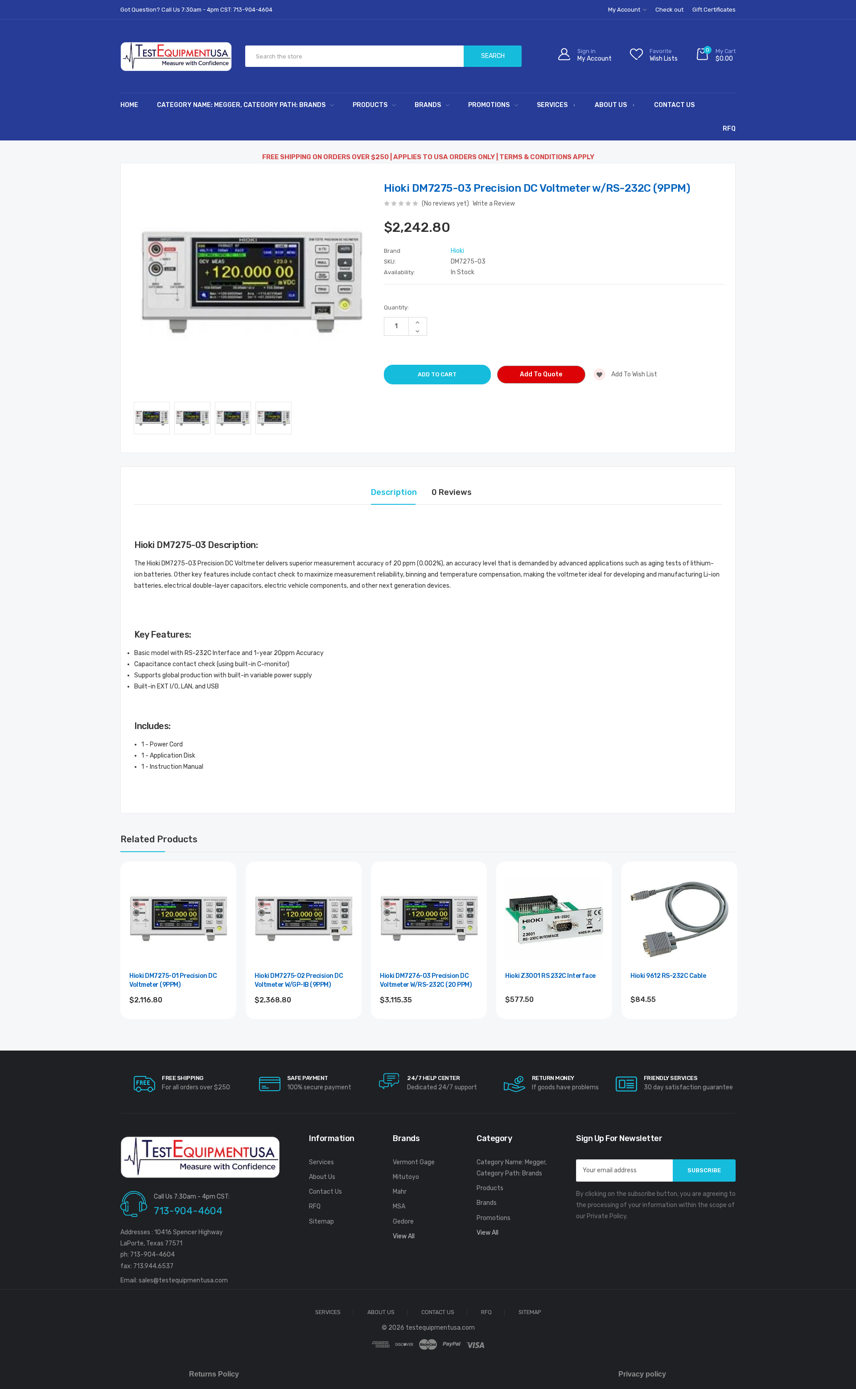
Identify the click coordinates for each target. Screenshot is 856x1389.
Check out (669, 9)
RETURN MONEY (553, 1078)
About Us (611, 105)
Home (129, 105)
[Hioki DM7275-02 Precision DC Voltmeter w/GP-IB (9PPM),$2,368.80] (304, 919)
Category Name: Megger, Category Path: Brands (241, 105)
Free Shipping (182, 1078)
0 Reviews (452, 492)
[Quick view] (219, 916)
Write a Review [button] (494, 203)
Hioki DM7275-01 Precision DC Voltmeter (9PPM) (173, 980)
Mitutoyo (406, 1177)
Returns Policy (214, 1374)
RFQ (729, 128)
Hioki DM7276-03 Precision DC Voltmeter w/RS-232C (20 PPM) (426, 980)
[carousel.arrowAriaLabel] (144, 1084)
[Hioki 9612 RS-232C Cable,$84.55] (679, 919)
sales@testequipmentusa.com (183, 1280)
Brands (428, 105)
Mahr (400, 1191)
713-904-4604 (188, 1211)
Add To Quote (541, 374)
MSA (399, 1206)
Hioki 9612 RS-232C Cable (668, 976)
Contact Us (674, 105)
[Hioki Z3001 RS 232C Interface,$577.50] (554, 919)
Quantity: (396, 307)
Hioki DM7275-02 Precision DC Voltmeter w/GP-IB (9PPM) (299, 980)
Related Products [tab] (159, 839)
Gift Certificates (714, 9)
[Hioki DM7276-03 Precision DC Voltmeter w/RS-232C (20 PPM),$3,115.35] (429, 919)
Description (394, 492)
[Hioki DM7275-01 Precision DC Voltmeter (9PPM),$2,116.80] (178, 919)
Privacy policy (642, 1374)
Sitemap (321, 1221)
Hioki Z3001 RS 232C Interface (550, 976)
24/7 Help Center (433, 1078)
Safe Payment (307, 1078)
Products (370, 105)
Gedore (403, 1221)
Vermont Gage (414, 1162)
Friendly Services (671, 1078)
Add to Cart (178, 1024)
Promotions (489, 105)
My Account (625, 9)
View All (404, 1236)
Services (552, 105)
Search (493, 56)
